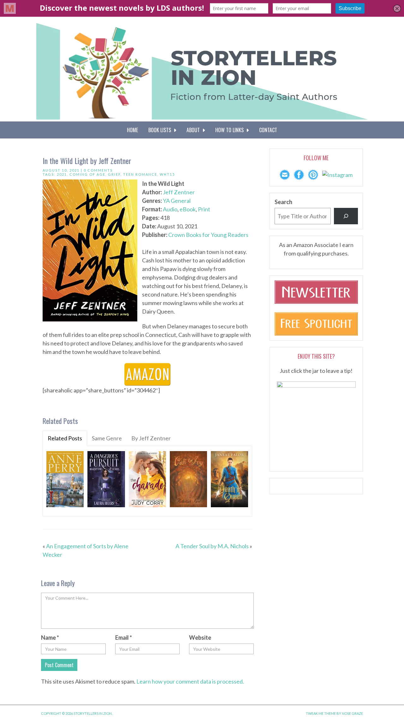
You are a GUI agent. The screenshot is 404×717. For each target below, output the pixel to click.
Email (123, 637)
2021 (62, 174)
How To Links (230, 130)
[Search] (346, 216)
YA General (177, 200)
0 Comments (98, 170)
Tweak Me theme (321, 713)
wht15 (167, 174)
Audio (170, 209)
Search (283, 201)
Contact (268, 130)
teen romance (140, 174)
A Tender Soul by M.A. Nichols (212, 546)
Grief (114, 174)
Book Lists (161, 130)
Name (50, 637)
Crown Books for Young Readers (208, 234)
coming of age (87, 174)
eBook (188, 209)
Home (132, 130)
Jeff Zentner (179, 192)
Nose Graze (352, 713)
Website (200, 637)
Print (204, 209)
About (194, 130)
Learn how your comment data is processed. (190, 681)
